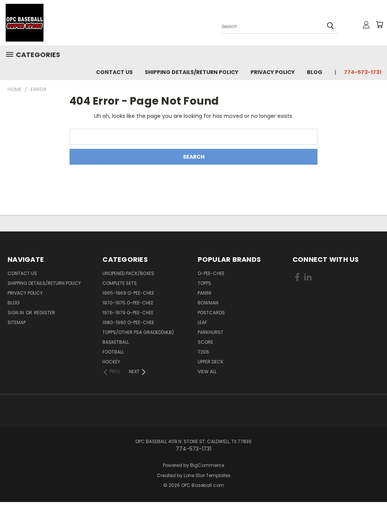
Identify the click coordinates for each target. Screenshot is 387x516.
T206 (203, 352)
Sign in (16, 312)
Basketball (115, 342)
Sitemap (17, 322)
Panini (204, 293)
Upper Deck (210, 361)
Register (44, 312)
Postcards (211, 312)
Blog (314, 72)
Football (113, 352)
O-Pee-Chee (211, 273)
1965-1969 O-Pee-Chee (128, 293)
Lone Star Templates (207, 475)
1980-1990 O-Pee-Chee (128, 322)
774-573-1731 (362, 72)
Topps (204, 283)
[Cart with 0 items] (379, 24)
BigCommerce (207, 465)
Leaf (202, 322)
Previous (375, 492)
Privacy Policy (273, 72)
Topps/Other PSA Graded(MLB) (138, 332)
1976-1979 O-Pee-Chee (127, 312)
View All (207, 371)
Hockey (111, 361)
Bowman (208, 303)
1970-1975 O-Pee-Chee (127, 303)
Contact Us (114, 72)
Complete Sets (119, 283)
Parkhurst (210, 332)
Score (205, 342)
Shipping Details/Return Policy (191, 72)
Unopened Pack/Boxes (128, 273)
